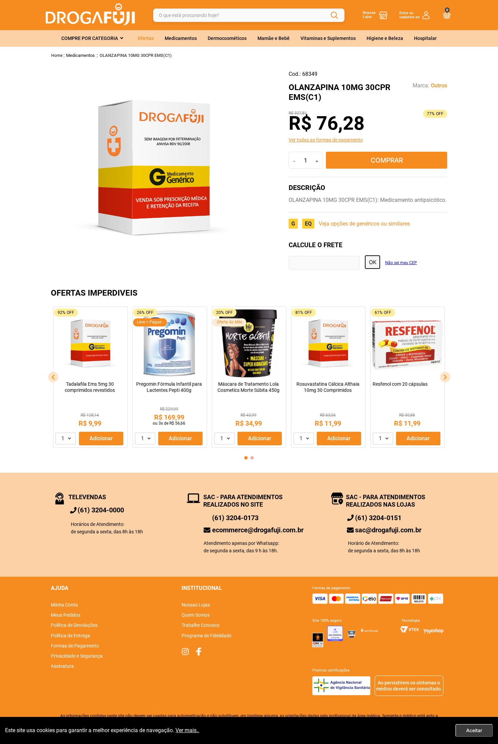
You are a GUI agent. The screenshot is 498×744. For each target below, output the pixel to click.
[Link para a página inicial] (57, 55)
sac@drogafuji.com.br (388, 530)
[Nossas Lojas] (383, 15)
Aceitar (474, 730)
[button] (368, 140)
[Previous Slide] (53, 377)
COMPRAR (387, 160)
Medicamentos (80, 55)
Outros (439, 86)
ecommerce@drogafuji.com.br (258, 530)
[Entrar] (414, 15)
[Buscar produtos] (334, 15)
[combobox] (249, 15)
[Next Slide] (445, 377)
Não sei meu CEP (401, 263)
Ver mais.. (187, 730)
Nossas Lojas (369, 14)
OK (372, 262)
